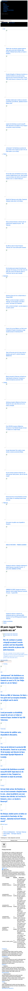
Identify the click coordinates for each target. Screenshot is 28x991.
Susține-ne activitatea (8, 10)
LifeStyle (5, 7)
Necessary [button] (4, 868)
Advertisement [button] (5, 972)
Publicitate (5, 9)
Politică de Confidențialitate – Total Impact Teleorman (14, 832)
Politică (5, 5)
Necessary (6, 869)
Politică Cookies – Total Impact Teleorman (12, 833)
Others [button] (3, 981)
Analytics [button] (4, 964)
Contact (5, 11)
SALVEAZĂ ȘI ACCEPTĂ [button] (7, 988)
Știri (4, 3)
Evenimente (6, 6)
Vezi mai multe (4, 660)
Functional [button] (4, 948)
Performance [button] (5, 956)
